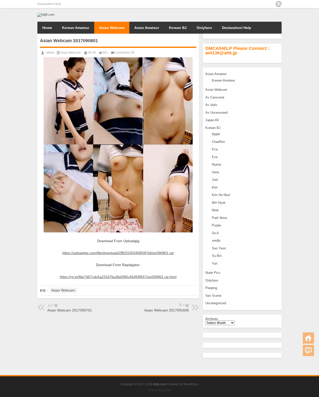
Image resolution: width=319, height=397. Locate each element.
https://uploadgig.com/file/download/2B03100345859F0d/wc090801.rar (118, 253)
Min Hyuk (219, 202)
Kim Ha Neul (221, 195)
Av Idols (211, 105)
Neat (215, 210)
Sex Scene (213, 296)
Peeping (211, 288)
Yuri (214, 263)
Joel (215, 180)
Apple (216, 134)
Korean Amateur (75, 28)
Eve (215, 157)
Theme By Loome (159, 390)
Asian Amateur (146, 28)
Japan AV (212, 120)
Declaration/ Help (49, 4)
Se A (215, 233)
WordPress (191, 384)
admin (50, 52)
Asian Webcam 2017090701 (69, 310)
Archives (211, 318)
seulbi (216, 240)
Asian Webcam (111, 28)
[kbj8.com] (46, 14)
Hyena (216, 164)
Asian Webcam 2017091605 (166, 310)
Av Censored (214, 97)
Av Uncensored (216, 112)
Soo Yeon (219, 248)
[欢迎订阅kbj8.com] (279, 4)
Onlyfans (204, 28)
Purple (216, 225)
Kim (215, 187)
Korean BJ (178, 28)
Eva (215, 149)
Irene (215, 172)
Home (47, 28)
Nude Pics (212, 273)
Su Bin (217, 256)
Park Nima (219, 218)
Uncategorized (215, 303)
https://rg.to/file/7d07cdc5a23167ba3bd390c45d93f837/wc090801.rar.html (118, 277)
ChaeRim (218, 142)
